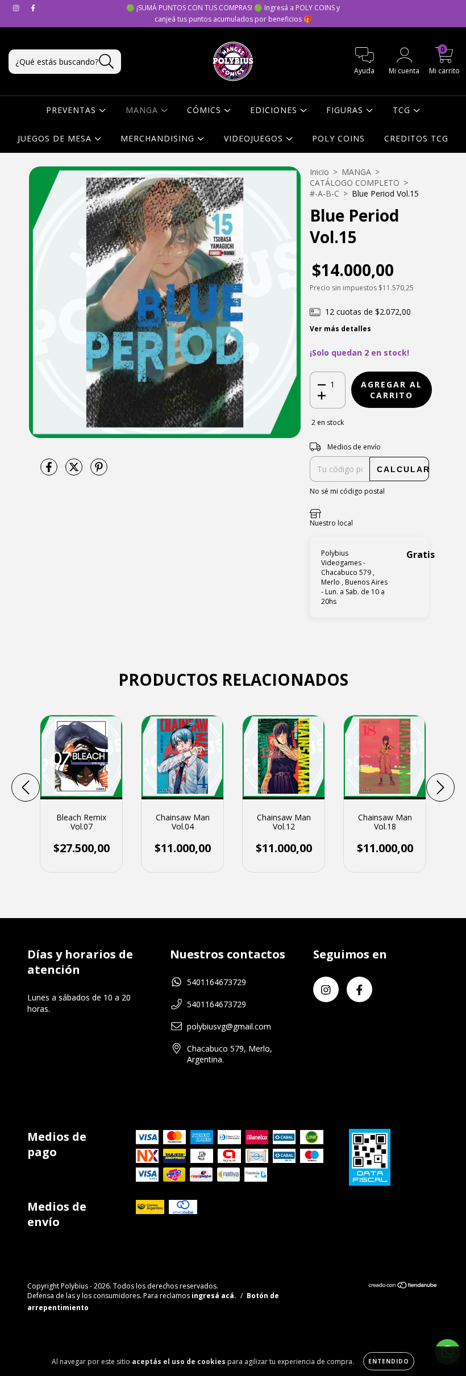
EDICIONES (275, 110)
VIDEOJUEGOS (255, 138)
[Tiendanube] (403, 1286)
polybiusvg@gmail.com (229, 1026)
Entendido (388, 1361)
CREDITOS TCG (416, 138)
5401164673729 (216, 982)
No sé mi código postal (347, 491)
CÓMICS (205, 110)
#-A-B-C (324, 193)
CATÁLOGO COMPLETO (355, 182)
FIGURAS (346, 110)
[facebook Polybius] (33, 7)
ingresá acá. (214, 1295)
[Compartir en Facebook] (50, 471)
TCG (403, 110)
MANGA (143, 110)
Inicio (319, 171)
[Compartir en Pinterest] (98, 471)
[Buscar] (106, 61)
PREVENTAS (72, 110)
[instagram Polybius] (17, 7)
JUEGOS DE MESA (56, 138)
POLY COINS (338, 138)
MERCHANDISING (158, 138)
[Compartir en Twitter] (75, 471)
